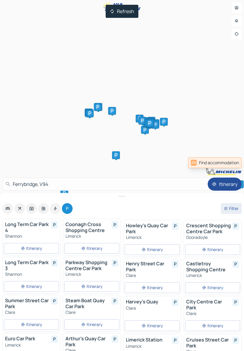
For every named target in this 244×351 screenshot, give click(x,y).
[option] (7, 208)
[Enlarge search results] (122, 196)
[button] (145, 130)
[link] (228, 162)
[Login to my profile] (237, 7)
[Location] (237, 34)
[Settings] (237, 20)
